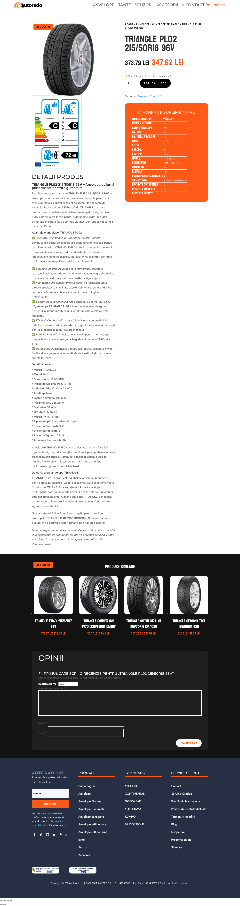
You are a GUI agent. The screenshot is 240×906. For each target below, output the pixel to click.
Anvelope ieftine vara (92, 824)
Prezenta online (181, 840)
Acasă (129, 24)
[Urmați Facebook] (34, 834)
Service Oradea (181, 794)
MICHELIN (131, 786)
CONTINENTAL (134, 794)
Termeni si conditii (183, 817)
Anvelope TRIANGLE (165, 24)
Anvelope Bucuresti (91, 809)
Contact (195, 5)
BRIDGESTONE (134, 824)
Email (42, 733)
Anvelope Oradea (89, 801)
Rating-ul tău (48, 684)
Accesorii (167, 5)
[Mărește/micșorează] (1, 900)
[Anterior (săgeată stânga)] (1, 904)
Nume (42, 723)
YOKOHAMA (133, 809)
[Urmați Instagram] (47, 834)
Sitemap (176, 847)
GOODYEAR (133, 801)
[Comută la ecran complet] (4, 900)
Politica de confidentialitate (188, 809)
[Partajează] (8, 900)
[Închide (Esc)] (11, 900)
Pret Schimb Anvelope (185, 801)
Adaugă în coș (155, 83)
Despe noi (178, 832)
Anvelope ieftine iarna (92, 832)
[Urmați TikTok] (41, 834)
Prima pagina (87, 786)
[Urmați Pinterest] (60, 834)
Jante (124, 5)
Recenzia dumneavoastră (53, 688)
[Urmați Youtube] (54, 834)
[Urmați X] (66, 835)
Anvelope (103, 5)
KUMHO (130, 817)
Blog (174, 824)
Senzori (144, 5)
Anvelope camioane (91, 817)
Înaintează (189, 743)
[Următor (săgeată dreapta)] (4, 904)
